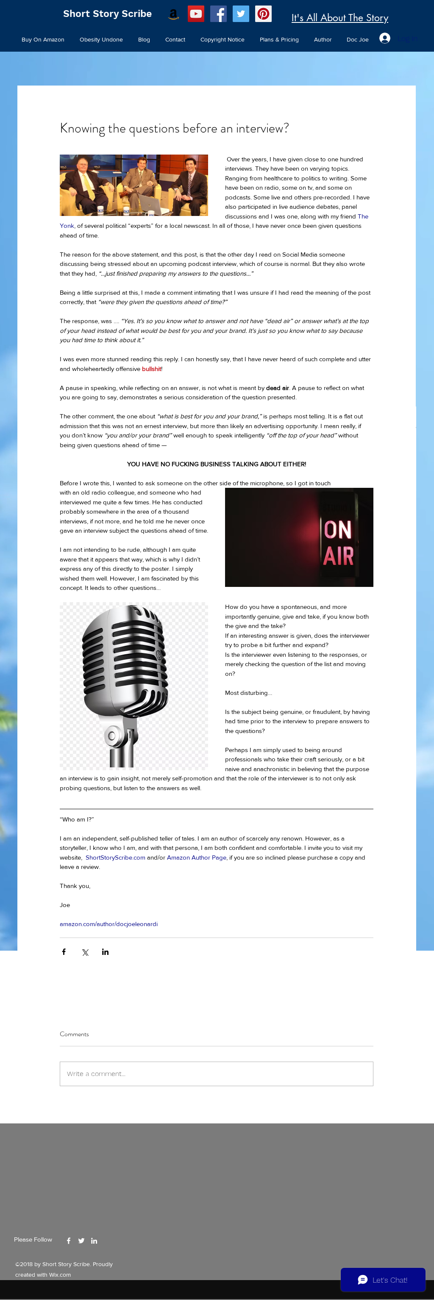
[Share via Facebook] (64, 952)
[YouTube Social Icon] (196, 14)
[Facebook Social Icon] (218, 14)
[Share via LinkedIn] (105, 952)
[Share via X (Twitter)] (85, 952)
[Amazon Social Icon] (173, 14)
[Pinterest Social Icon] (263, 14)
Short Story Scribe (107, 13)
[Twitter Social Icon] (241, 14)
